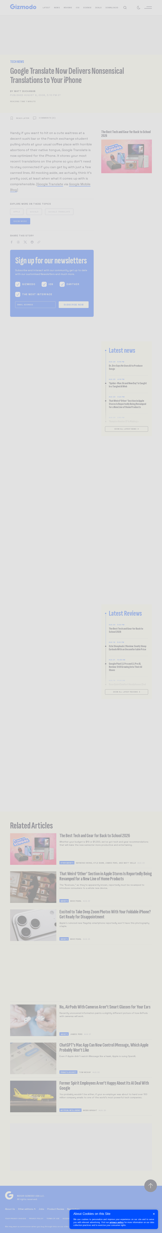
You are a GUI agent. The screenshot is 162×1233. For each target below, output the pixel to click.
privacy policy (117, 1222)
